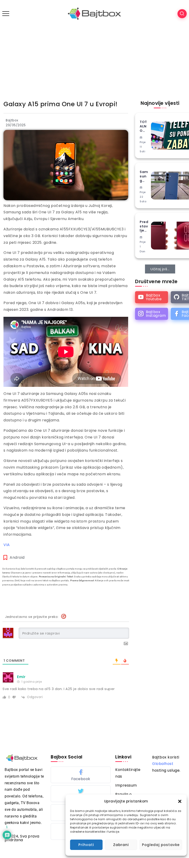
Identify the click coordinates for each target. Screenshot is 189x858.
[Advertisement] (94, 61)
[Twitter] (80, 794)
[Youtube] (151, 297)
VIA (6, 544)
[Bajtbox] (94, 13)
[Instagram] (151, 314)
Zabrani (121, 844)
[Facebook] (80, 775)
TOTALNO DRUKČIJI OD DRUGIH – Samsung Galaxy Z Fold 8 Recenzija (144, 126)
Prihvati (86, 844)
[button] (179, 801)
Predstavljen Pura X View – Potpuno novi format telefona (144, 226)
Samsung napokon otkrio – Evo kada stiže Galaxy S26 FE (144, 176)
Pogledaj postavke (161, 844)
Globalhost (162, 763)
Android (17, 557)
